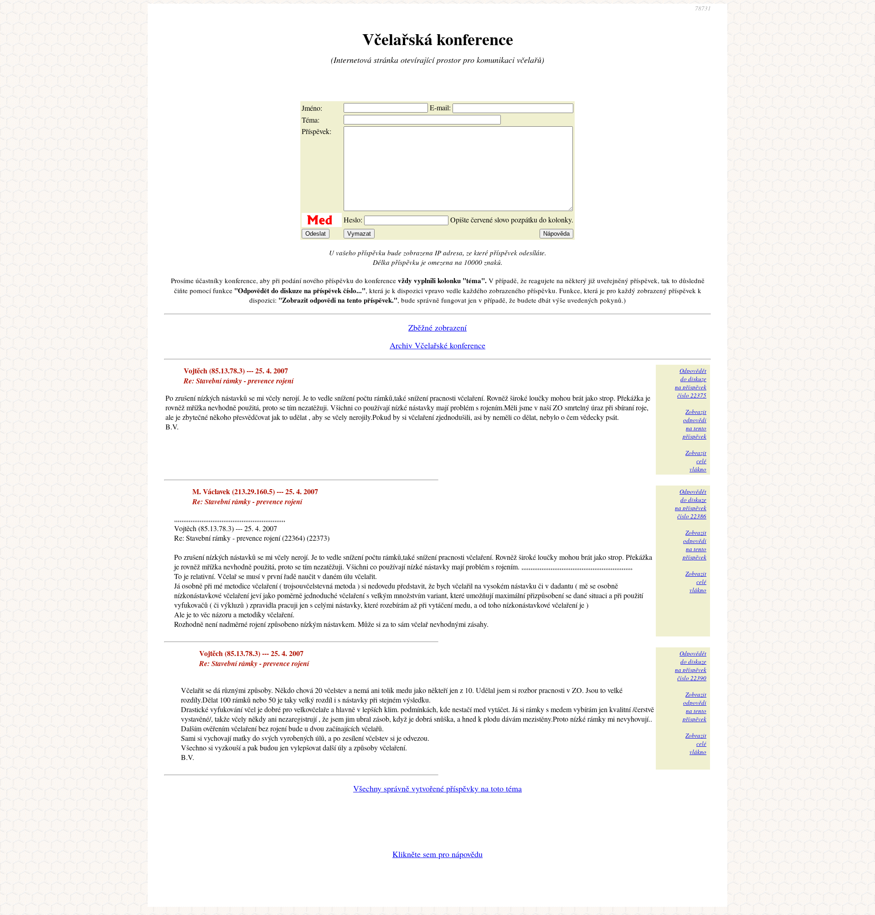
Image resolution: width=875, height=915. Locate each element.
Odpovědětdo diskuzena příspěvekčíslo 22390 (690, 665)
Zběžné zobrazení (437, 327)
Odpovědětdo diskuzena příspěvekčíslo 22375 (690, 383)
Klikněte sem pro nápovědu (437, 853)
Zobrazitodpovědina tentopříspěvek (694, 424)
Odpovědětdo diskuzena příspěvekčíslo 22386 (690, 503)
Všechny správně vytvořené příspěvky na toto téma (437, 788)
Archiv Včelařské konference (437, 345)
